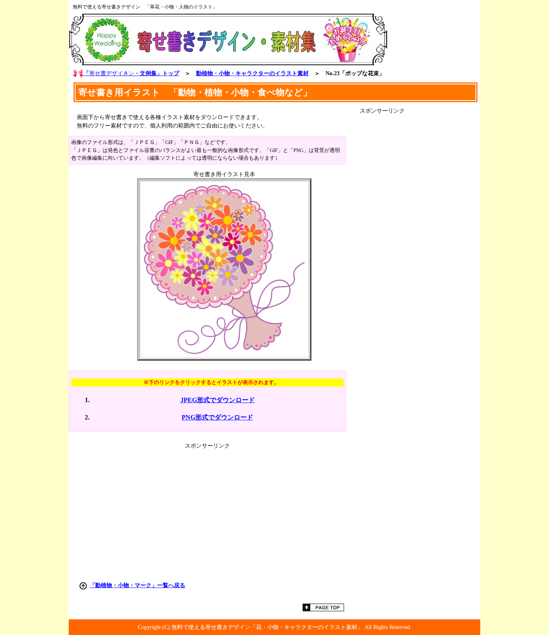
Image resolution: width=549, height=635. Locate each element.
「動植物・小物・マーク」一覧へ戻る (137, 585)
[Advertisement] (420, 235)
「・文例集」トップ (131, 73)
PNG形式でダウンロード (217, 417)
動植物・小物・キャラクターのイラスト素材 (252, 73)
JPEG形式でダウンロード (217, 400)
